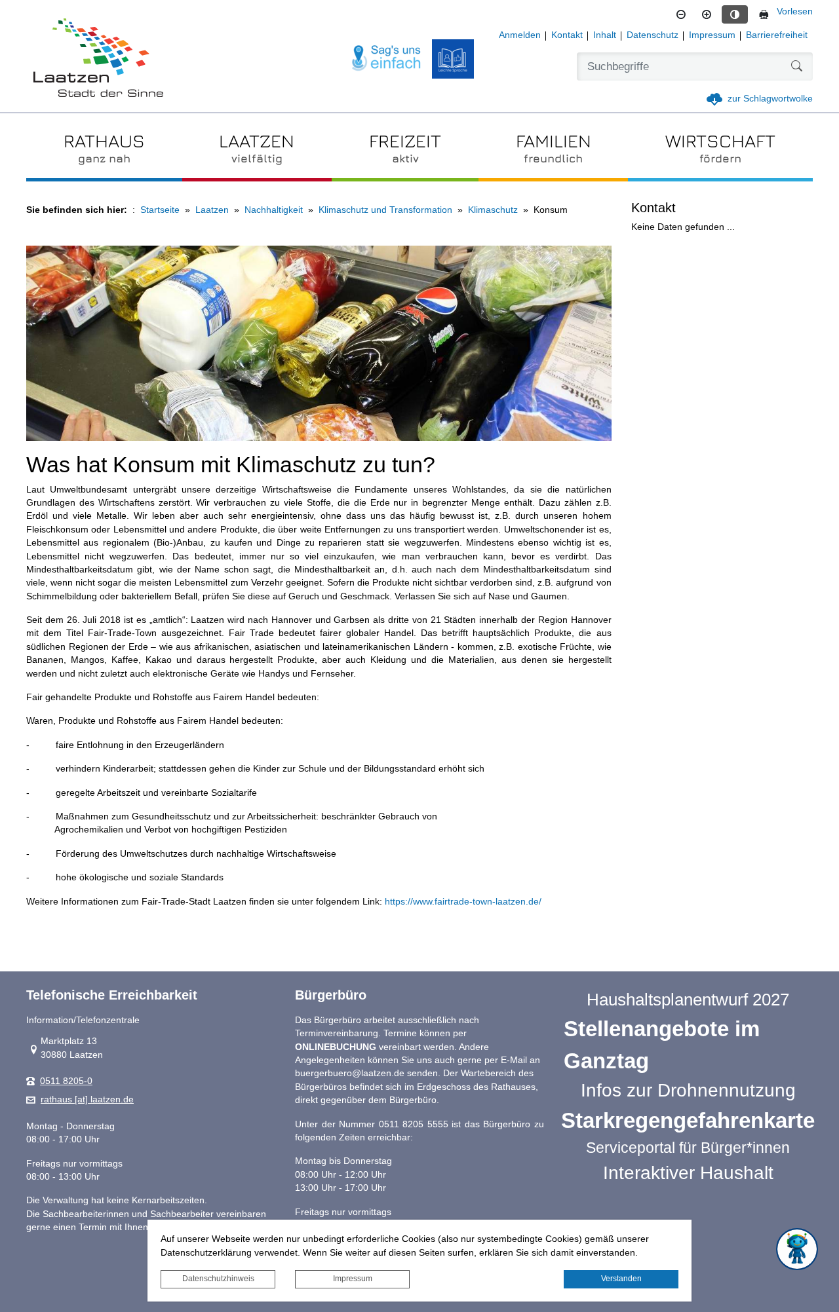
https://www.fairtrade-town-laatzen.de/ (463, 902)
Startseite (160, 210)
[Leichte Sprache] (453, 59)
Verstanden (621, 1278)
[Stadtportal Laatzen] (98, 59)
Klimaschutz (493, 210)
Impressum (352, 1278)
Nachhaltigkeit (273, 210)
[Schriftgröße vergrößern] (706, 14)
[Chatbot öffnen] (797, 1249)
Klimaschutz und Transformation (385, 210)
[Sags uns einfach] (386, 58)
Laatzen (212, 210)
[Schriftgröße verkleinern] (681, 14)
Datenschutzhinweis (218, 1278)
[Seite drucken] (764, 14)
